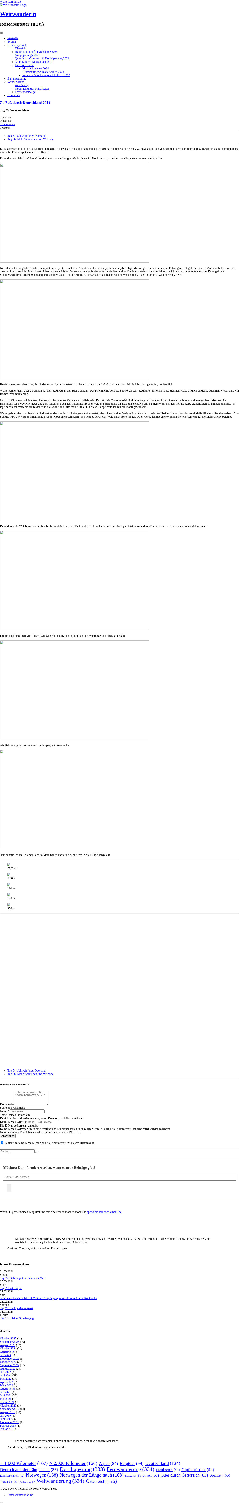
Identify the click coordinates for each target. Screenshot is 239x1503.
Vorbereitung (27, 1482)
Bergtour (132, 1463)
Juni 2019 (6, 1418)
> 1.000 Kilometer (24, 1463)
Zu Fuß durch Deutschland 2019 (34, 61)
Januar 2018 (7, 1429)
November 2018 (9, 1422)
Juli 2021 (5, 1392)
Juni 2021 (6, 1395)
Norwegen (42, 1475)
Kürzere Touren (24, 65)
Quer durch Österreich (184, 1475)
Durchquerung (82, 1469)
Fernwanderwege (25, 92)
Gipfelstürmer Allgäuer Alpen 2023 (43, 71)
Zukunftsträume (16, 78)
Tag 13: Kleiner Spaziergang (17, 1318)
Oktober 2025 (8, 1338)
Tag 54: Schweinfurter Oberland (26, 135)
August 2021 (7, 1388)
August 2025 (7, 1345)
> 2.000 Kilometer (73, 1463)
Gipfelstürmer (197, 1469)
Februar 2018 (8, 1425)
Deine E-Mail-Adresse (13, 1121)
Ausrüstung (22, 85)
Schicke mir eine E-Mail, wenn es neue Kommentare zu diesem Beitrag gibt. (49, 1142)
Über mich (13, 95)
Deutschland (162, 1463)
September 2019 (9, 1408)
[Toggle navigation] (1, 33)
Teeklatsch (9, 1481)
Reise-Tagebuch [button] (17, 45)
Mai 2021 (5, 1398)
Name (4, 1111)
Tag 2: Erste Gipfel (11, 1288)
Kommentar (7, 1104)
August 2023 (7, 1351)
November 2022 (9, 1358)
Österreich (101, 1481)
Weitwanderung (60, 1481)
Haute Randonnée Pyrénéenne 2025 (36, 51)
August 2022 (7, 1368)
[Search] (36, 1152)
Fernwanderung (130, 1469)
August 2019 (7, 1412)
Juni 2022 (6, 1375)
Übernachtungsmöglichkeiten (32, 88)
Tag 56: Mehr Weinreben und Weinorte (30, 139)
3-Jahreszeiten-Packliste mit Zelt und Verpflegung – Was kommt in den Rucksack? (48, 1298)
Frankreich (168, 1470)
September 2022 (9, 1365)
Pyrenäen (148, 1475)
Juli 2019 (5, 1415)
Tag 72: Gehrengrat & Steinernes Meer (23, 1278)
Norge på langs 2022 (27, 55)
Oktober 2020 (8, 1405)
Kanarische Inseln (12, 1475)
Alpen (108, 1463)
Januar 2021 (7, 1402)
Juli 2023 (5, 1355)
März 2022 (6, 1385)
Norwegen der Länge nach (92, 1475)
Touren (11, 41)
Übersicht (20, 48)
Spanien (220, 1475)
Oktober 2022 (8, 1361)
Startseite (12, 38)
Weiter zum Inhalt (10, 1)
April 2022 (6, 1382)
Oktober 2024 (8, 1348)
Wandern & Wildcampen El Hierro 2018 (46, 75)
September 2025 (9, 1341)
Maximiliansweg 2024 (35, 68)
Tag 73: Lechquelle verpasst (16, 1308)
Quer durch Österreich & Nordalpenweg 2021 (42, 58)
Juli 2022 (5, 1372)
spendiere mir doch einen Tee (104, 1212)
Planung (130, 1476)
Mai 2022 (5, 1378)
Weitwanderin (18, 14)
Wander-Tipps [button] (15, 81)
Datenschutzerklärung (20, 1494)
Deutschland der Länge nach (29, 1469)
